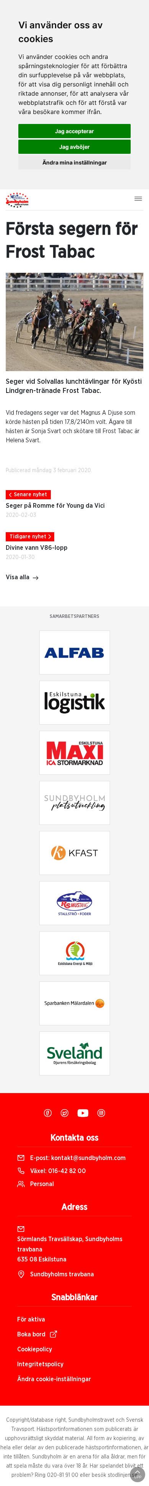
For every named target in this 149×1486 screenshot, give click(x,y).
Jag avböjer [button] (74, 146)
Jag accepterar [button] (74, 131)
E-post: (77, 1158)
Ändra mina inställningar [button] (74, 162)
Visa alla (17, 577)
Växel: (57, 1171)
